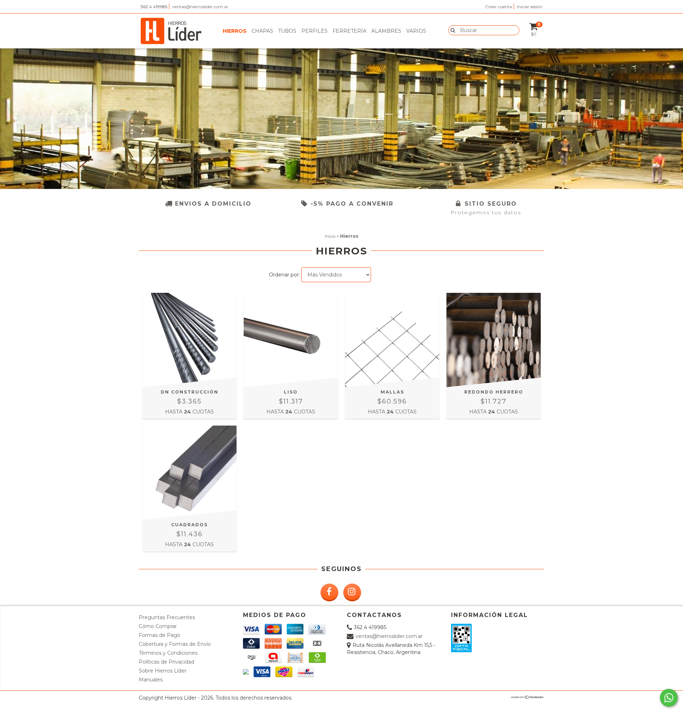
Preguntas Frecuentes (167, 617)
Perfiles (314, 31)
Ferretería (349, 31)
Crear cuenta (498, 6)
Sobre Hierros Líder (162, 671)
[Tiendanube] (527, 697)
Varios (416, 31)
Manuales (151, 679)
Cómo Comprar (158, 626)
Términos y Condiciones (168, 653)
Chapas (262, 31)
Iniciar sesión (529, 6)
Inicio (330, 236)
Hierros (235, 31)
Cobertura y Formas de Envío (175, 644)
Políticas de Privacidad (166, 662)
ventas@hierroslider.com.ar (200, 6)
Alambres (386, 31)
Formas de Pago (159, 635)
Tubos (287, 31)
